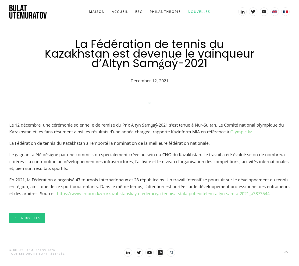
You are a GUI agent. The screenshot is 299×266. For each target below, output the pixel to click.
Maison (97, 11)
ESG (139, 11)
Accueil (120, 11)
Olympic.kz (241, 132)
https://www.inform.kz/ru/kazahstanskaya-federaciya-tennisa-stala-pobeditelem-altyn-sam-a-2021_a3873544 (163, 193)
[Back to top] (286, 252)
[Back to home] (28, 11)
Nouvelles (199, 11)
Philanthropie (165, 11)
